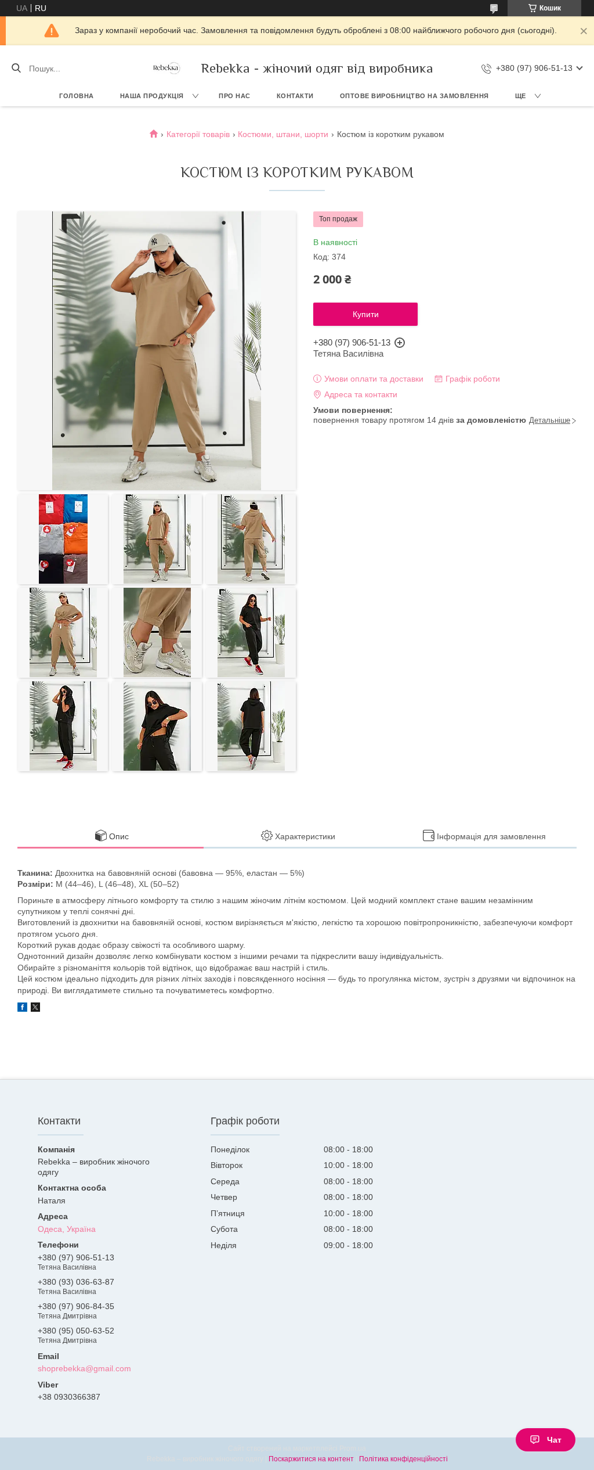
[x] (35, 1008)
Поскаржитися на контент (311, 1459)
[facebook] (22, 1008)
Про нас (235, 95)
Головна (76, 95)
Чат (554, 1439)
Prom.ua (352, 1448)
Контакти (295, 95)
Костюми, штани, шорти (283, 134)
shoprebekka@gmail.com (84, 1368)
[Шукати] (16, 68)
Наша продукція (152, 95)
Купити (366, 314)
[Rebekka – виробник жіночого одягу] (166, 68)
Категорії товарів (198, 134)
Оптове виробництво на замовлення (414, 95)
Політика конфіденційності (403, 1459)
